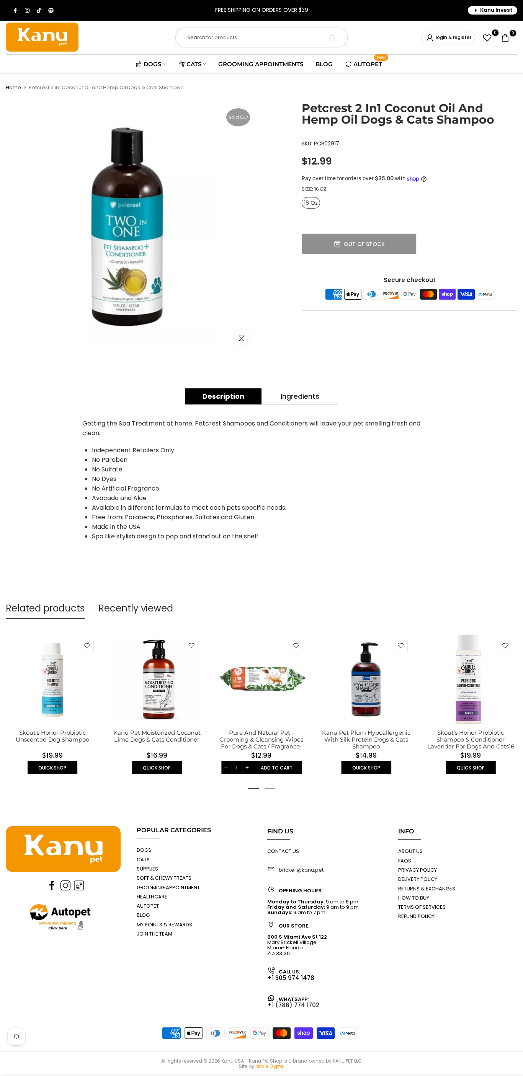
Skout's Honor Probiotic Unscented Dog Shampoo (52, 736)
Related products (45, 608)
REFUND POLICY (416, 916)
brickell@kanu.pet (301, 870)
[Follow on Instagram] (28, 10)
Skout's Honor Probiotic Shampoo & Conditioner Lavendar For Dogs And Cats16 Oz (470, 743)
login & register (453, 37)
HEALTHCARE (152, 896)
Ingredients (300, 396)
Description (223, 396)
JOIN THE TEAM (154, 933)
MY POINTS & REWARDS (164, 924)
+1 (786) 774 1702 (293, 1005)
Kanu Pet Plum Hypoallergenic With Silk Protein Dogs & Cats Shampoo (366, 739)
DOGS (152, 64)
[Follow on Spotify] (51, 10)
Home (13, 87)
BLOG (324, 64)
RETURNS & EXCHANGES (426, 888)
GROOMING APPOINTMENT (168, 887)
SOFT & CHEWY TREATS (164, 878)
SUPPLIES (147, 868)
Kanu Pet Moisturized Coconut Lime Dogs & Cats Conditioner (157, 736)
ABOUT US (410, 851)
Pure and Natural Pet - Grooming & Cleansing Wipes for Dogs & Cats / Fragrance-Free (261, 743)
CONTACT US (283, 851)
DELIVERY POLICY (417, 879)
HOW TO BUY (413, 898)
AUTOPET (369, 63)
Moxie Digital (269, 1066)
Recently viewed (135, 608)
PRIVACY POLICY (417, 870)
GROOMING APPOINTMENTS (260, 64)
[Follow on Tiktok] (39, 10)
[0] (487, 37)
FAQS (404, 860)
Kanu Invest (496, 10)
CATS (193, 64)
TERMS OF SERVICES (422, 907)
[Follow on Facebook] (16, 10)
